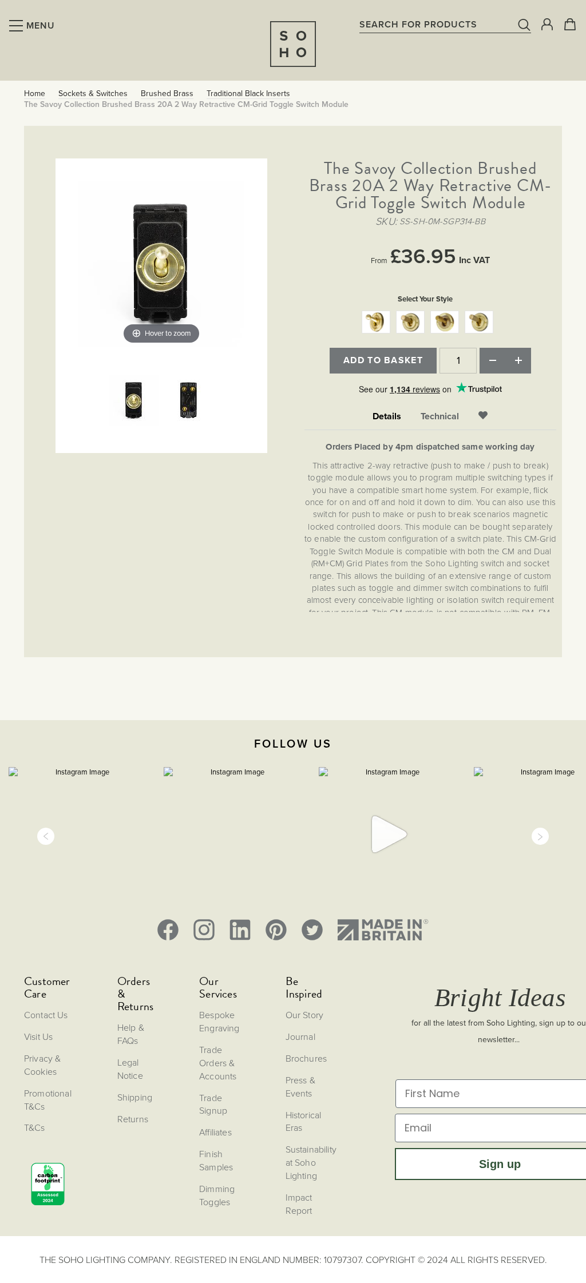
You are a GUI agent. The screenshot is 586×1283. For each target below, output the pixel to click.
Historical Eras (304, 1121)
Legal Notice (130, 1069)
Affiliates (215, 1132)
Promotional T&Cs (48, 1100)
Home (34, 94)
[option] (376, 322)
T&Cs (34, 1127)
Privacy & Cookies (42, 1065)
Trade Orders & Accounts (217, 1062)
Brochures (306, 1058)
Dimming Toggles (217, 1195)
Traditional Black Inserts (248, 94)
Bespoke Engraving (219, 1021)
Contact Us (46, 1014)
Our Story (304, 1014)
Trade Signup (213, 1104)
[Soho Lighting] (293, 44)
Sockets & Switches (93, 94)
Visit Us (38, 1036)
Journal (300, 1036)
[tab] (387, 416)
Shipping (134, 1097)
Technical (440, 416)
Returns (132, 1119)
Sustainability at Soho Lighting (311, 1162)
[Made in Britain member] (383, 929)
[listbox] (430, 323)
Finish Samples (216, 1160)
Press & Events (300, 1086)
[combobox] (445, 24)
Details (387, 416)
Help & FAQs (130, 1034)
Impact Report (299, 1204)
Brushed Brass (167, 94)
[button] (45, 836)
